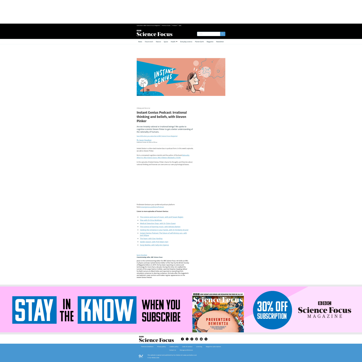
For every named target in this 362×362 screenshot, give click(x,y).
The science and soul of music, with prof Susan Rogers (161, 217)
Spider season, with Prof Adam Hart (154, 242)
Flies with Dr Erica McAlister (151, 220)
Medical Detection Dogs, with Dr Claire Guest (158, 223)
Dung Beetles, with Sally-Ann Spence (154, 245)
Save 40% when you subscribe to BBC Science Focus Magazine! (157, 136)
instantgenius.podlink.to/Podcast (152, 207)
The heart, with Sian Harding (151, 238)
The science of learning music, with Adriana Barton (160, 226)
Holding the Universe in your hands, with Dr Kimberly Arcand (164, 230)
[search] (222, 34)
